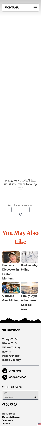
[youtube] (11, 404)
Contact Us (15, 370)
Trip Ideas (6, 423)
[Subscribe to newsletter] (35, 397)
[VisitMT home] (10, 7)
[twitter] (7, 404)
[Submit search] (20, 214)
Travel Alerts (7, 420)
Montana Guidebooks (11, 417)
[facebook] (3, 404)
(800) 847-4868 (17, 377)
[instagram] (15, 404)
